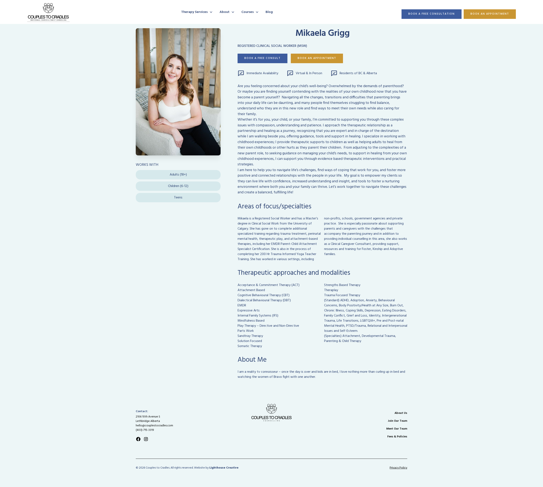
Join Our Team (397, 421)
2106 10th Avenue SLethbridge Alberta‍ (148, 419)
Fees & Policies (397, 436)
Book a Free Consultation (431, 14)
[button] (197, 12)
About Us (401, 413)
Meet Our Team (396, 428)
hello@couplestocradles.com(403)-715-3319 (154, 428)
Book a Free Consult (262, 58)
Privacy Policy (398, 468)
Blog (269, 12)
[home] (101, 12)
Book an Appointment (489, 14)
